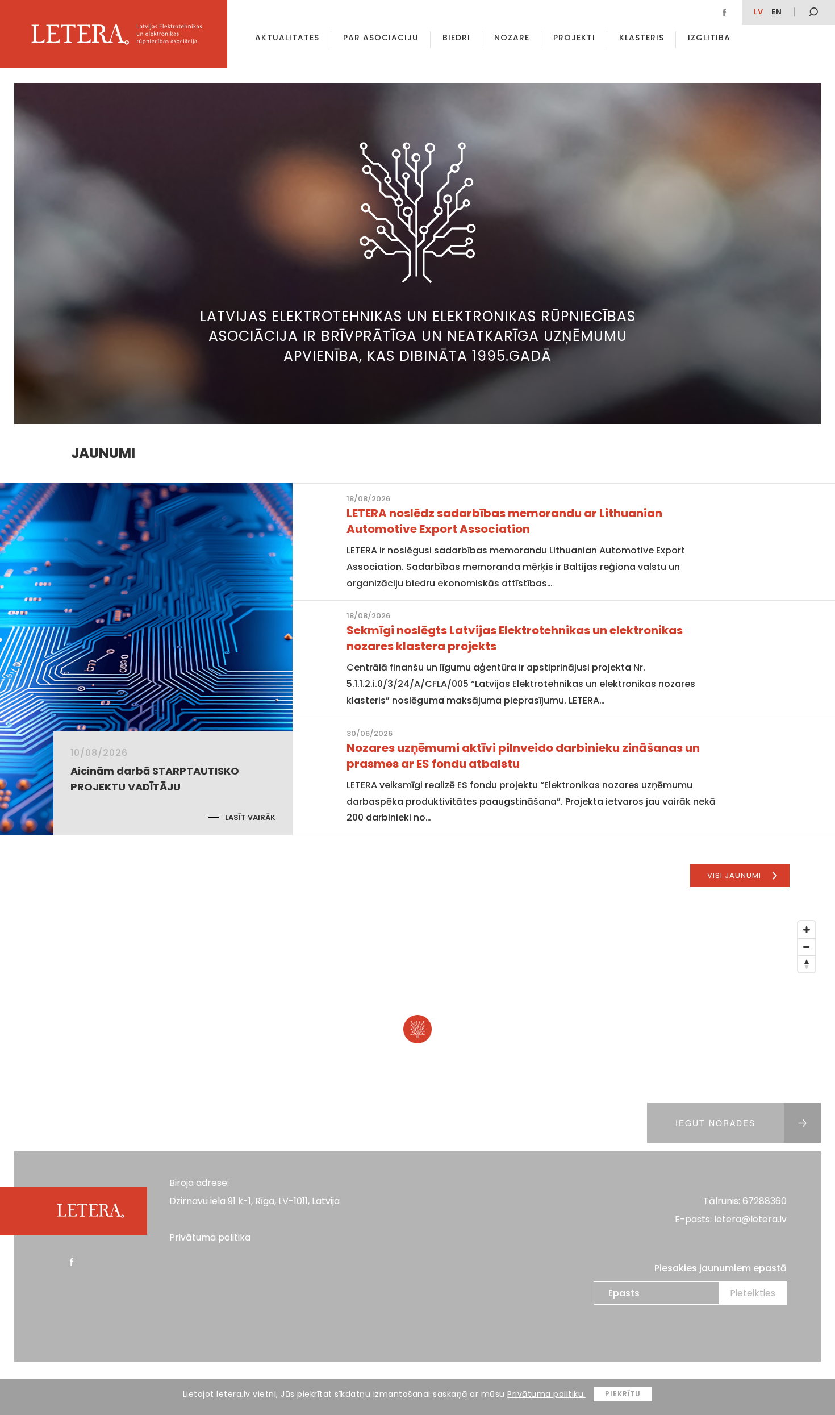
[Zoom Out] (806, 946)
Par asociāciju (381, 37)
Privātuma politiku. (546, 1394)
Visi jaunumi (734, 875)
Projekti (574, 37)
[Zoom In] (806, 929)
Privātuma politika (209, 1237)
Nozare (511, 37)
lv (758, 11)
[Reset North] (806, 963)
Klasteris (641, 37)
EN (776, 11)
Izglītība (709, 37)
